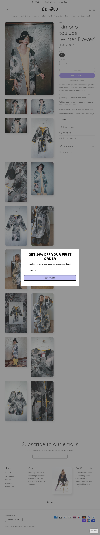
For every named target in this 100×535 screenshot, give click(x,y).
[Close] (77, 251)
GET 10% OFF (50, 278)
